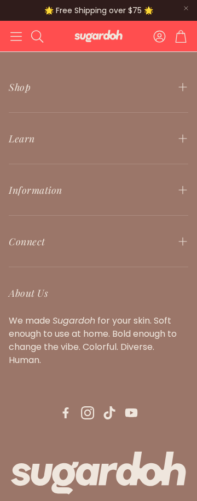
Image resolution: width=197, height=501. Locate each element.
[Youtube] (131, 412)
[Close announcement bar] (186, 8)
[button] (16, 36)
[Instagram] (87, 412)
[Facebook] (65, 412)
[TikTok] (109, 412)
